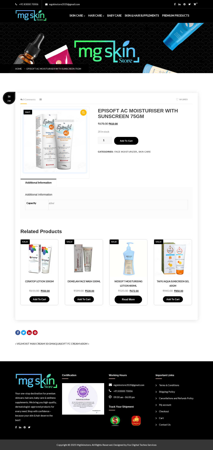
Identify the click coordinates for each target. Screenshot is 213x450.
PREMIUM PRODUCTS (175, 15)
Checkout (164, 411)
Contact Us (165, 424)
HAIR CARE (95, 15)
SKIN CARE (76, 15)
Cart (161, 418)
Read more (128, 299)
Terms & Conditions (169, 385)
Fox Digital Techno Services (142, 444)
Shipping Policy (167, 391)
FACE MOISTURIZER (125, 151)
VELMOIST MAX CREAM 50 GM (35, 343)
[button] (83, 112)
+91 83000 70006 (28, 4)
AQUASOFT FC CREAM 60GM (70, 343)
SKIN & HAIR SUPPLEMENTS (142, 15)
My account (165, 404)
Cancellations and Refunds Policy (176, 398)
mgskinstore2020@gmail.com (64, 4)
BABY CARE (114, 15)
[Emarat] (36, 380)
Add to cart (126, 141)
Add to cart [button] (39, 299)
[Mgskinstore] (30, 15)
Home (19, 68)
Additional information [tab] (38, 182)
